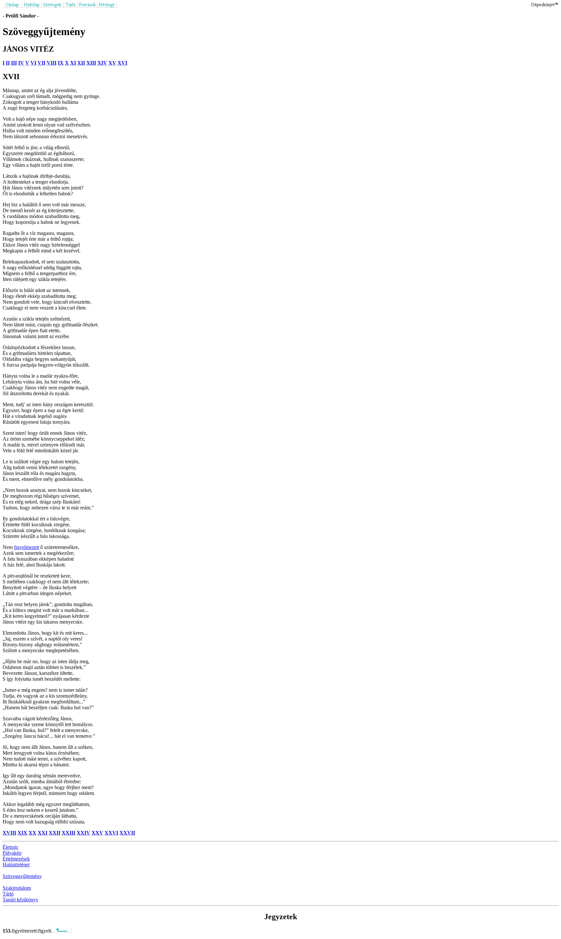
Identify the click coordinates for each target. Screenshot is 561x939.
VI (33, 63)
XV (112, 63)
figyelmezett (26, 547)
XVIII (9, 832)
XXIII (68, 832)
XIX (22, 832)
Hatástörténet (16, 864)
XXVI (111, 832)
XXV (97, 832)
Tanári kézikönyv (20, 899)
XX (32, 832)
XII (81, 63)
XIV (102, 63)
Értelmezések (16, 858)
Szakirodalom (17, 888)
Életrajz (10, 847)
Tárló (8, 893)
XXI (42, 832)
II (8, 63)
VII (41, 63)
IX (61, 63)
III (14, 63)
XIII (91, 63)
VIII (51, 63)
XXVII (127, 832)
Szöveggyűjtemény (22, 876)
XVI (122, 63)
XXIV (83, 832)
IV (21, 63)
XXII (54, 832)
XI (73, 63)
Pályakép (12, 853)
